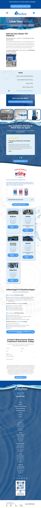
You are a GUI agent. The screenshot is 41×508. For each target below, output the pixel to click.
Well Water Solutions (20, 410)
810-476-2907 (20, 396)
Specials (20, 404)
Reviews (20, 414)
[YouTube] (21, 478)
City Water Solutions (20, 408)
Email (21, 351)
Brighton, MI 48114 (13, 248)
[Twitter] (16, 478)
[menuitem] (20, 76)
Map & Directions (20, 426)
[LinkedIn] (19, 478)
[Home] (20, 13)
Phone (7, 351)
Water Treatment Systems (20, 406)
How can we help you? (9, 359)
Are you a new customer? (10, 356)
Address (7, 353)
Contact (20, 416)
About (20, 402)
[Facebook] (14, 478)
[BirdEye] (26, 478)
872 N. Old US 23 (13, 246)
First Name (8, 348)
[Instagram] (24, 478)
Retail (20, 412)
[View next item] (22, 157)
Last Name (22, 348)
